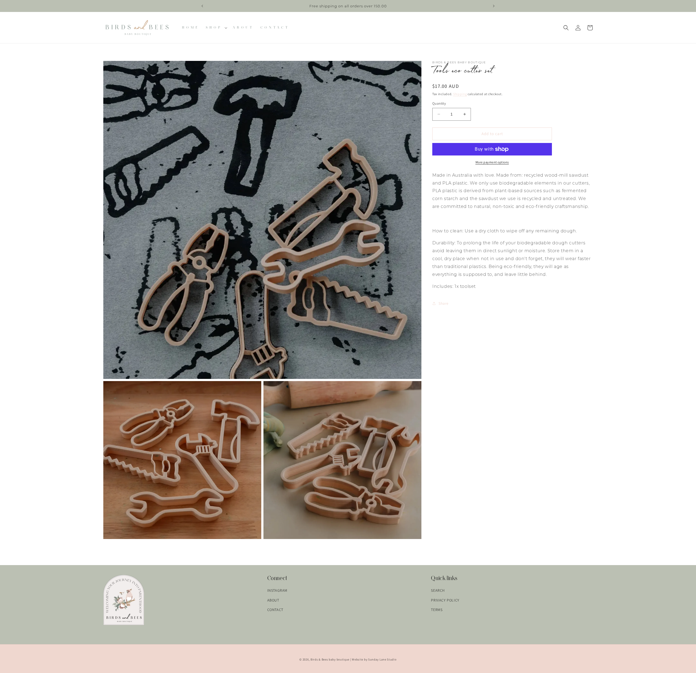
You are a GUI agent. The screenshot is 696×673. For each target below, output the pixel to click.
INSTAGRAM (277, 590)
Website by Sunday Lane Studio (374, 659)
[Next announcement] (494, 6)
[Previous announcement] (202, 6)
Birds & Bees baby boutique (329, 659)
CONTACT (275, 609)
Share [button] (444, 303)
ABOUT (273, 599)
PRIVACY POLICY (445, 599)
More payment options (492, 162)
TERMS (436, 609)
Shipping (460, 94)
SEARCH (438, 590)
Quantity (439, 103)
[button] (216, 28)
